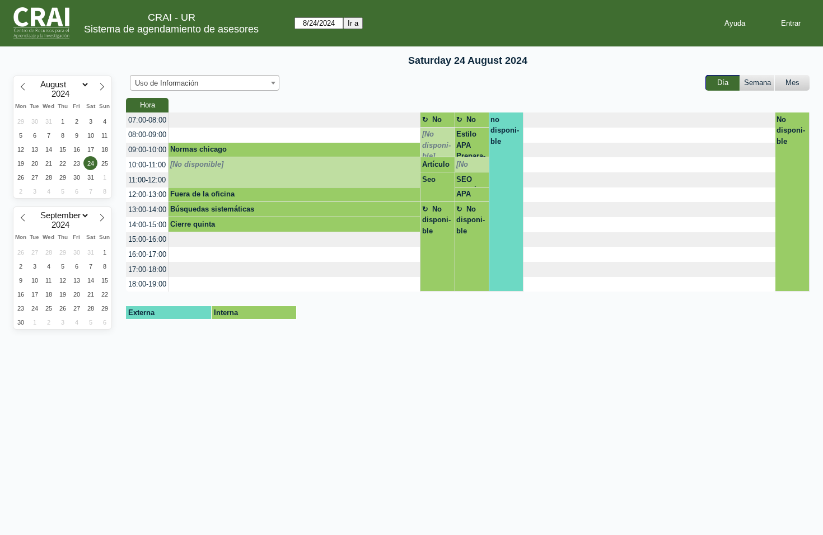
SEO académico (467, 181)
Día (722, 82)
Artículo (436, 164)
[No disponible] (436, 143)
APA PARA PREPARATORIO (469, 196)
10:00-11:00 (147, 165)
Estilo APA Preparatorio (470, 143)
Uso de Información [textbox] (166, 83)
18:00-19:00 (147, 284)
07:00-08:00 (147, 120)
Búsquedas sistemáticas (212, 209)
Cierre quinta (192, 224)
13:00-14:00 (147, 209)
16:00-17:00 (147, 254)
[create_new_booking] (294, 120)
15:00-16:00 (147, 239)
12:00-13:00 (147, 194)
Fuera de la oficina (202, 194)
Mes (792, 82)
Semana (757, 82)
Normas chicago (198, 149)
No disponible (436, 121)
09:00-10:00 (147, 150)
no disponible (504, 130)
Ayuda (734, 23)
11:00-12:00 (147, 180)
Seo (429, 179)
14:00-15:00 (147, 224)
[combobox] (204, 83)
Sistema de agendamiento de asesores (171, 29)
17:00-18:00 (147, 269)
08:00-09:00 (147, 134)
